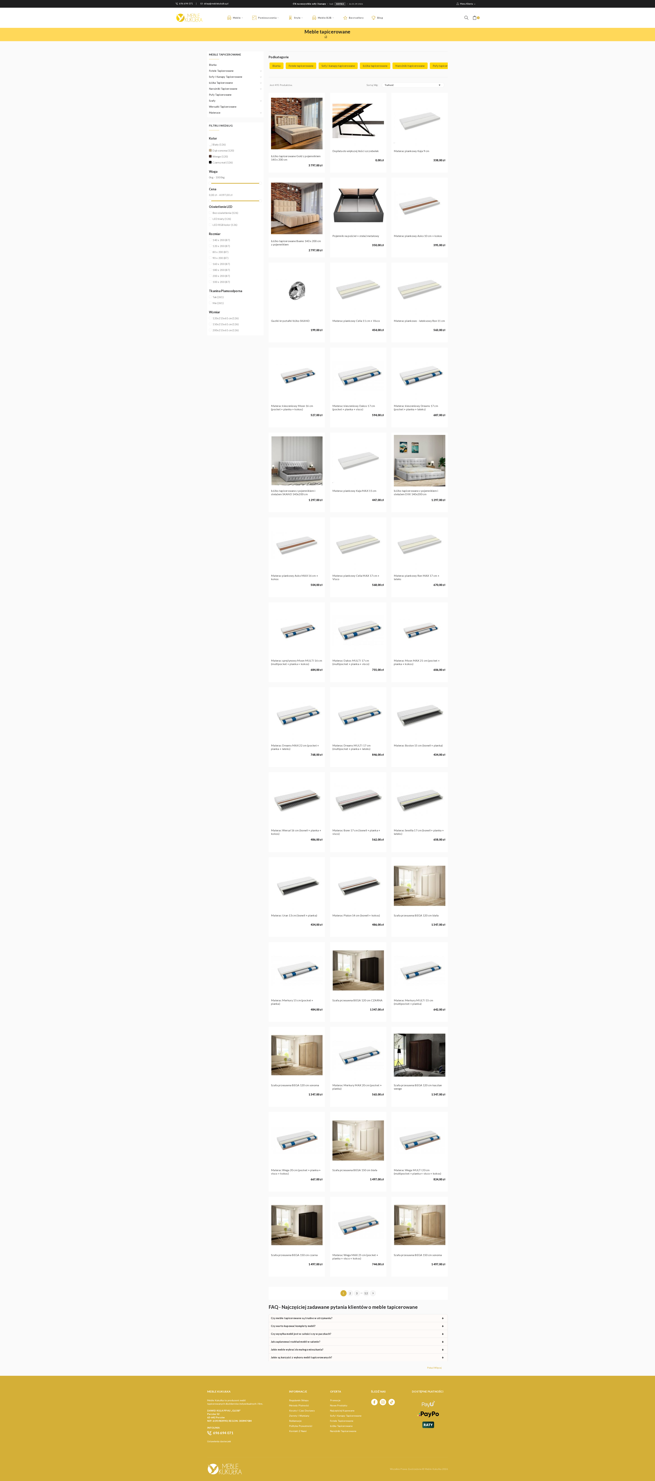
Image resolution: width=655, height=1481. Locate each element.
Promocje (335, 1400)
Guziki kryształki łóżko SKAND (290, 320)
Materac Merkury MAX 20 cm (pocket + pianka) (357, 1087)
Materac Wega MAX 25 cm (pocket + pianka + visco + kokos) (355, 1256)
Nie (218, 303)
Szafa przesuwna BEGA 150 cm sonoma (418, 1255)
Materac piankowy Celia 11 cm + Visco (356, 320)
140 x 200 (221, 240)
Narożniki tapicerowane (223, 88)
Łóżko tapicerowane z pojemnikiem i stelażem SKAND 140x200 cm (293, 492)
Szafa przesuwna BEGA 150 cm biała (354, 1170)
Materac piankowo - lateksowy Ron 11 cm (419, 320)
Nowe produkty (338, 1405)
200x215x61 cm (226, 330)
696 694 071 (186, 3)
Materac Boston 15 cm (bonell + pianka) (418, 745)
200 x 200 (221, 275)
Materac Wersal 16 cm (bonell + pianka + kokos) (296, 832)
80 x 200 (220, 251)
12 (366, 1293)
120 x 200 (221, 246)
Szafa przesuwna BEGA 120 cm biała (416, 915)
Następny (373, 1293)
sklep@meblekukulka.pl (216, 3)
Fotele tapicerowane (221, 70)
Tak (218, 297)
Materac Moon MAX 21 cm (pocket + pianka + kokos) (417, 662)
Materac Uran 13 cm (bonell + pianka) (294, 915)
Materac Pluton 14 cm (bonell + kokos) (356, 915)
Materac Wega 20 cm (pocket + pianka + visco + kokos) (296, 1171)
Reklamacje (295, 1420)
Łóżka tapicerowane (221, 82)
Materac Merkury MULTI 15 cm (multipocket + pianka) (413, 1002)
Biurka (213, 64)
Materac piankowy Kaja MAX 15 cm (354, 490)
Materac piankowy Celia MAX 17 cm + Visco (356, 577)
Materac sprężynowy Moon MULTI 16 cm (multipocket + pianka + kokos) (296, 662)
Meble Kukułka (433, 1469)
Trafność (413, 85)
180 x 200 (221, 269)
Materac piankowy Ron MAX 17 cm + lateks (416, 577)
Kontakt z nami (298, 1431)
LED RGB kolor (225, 224)
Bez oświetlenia (225, 212)
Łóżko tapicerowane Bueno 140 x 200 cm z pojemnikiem (296, 242)
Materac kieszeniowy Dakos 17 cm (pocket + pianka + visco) (353, 407)
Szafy (212, 100)
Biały (219, 144)
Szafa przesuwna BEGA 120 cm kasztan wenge (418, 1087)
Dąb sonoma (223, 150)
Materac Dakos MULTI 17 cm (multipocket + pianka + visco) (350, 662)
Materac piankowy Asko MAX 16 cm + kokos (294, 577)
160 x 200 (221, 263)
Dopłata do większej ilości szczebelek (355, 151)
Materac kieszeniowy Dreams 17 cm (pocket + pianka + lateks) (416, 407)
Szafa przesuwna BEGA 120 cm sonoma (295, 1085)
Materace (214, 112)
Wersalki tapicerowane (222, 106)
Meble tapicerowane (225, 54)
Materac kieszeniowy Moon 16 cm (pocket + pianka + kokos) (292, 407)
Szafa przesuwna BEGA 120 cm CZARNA (357, 1000)
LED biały (222, 218)
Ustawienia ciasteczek (219, 1441)
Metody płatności (299, 1405)
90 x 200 (220, 257)
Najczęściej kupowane (342, 1410)
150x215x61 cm (226, 324)
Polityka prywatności (300, 1425)
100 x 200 (221, 281)
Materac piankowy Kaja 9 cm (411, 151)
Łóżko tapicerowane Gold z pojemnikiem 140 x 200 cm (296, 157)
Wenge (220, 156)
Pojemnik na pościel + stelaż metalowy (355, 235)
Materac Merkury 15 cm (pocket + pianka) (292, 1002)
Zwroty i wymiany (299, 1415)
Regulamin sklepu (299, 1400)
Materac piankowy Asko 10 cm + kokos (418, 235)
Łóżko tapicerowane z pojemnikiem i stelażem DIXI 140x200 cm (416, 492)
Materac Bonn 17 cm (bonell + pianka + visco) (356, 832)
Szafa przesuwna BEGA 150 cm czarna (294, 1255)
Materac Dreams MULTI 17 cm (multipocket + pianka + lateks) (351, 747)
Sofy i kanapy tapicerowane (225, 76)
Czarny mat (223, 162)
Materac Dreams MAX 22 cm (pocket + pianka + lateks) (295, 747)
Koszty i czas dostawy (302, 1410)
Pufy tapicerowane (220, 94)
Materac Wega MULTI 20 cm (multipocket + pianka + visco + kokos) (417, 1171)
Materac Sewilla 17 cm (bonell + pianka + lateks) (419, 832)
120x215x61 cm (226, 318)
